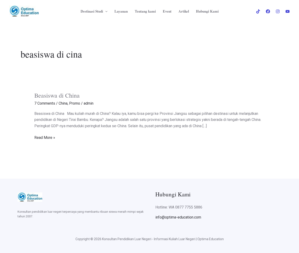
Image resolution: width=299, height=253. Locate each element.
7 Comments (44, 103)
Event (167, 11)
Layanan (121, 11)
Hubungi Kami (207, 11)
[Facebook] (268, 11)
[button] (105, 11)
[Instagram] (278, 11)
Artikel (183, 11)
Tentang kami (145, 11)
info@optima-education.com (178, 217)
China (63, 103)
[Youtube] (287, 11)
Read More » (44, 137)
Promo (74, 103)
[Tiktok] (258, 11)
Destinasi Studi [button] (92, 11)
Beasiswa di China (57, 95)
